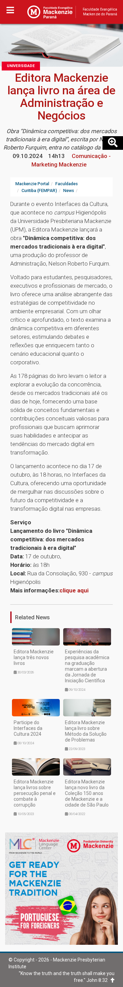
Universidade (21, 66)
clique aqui (73, 590)
